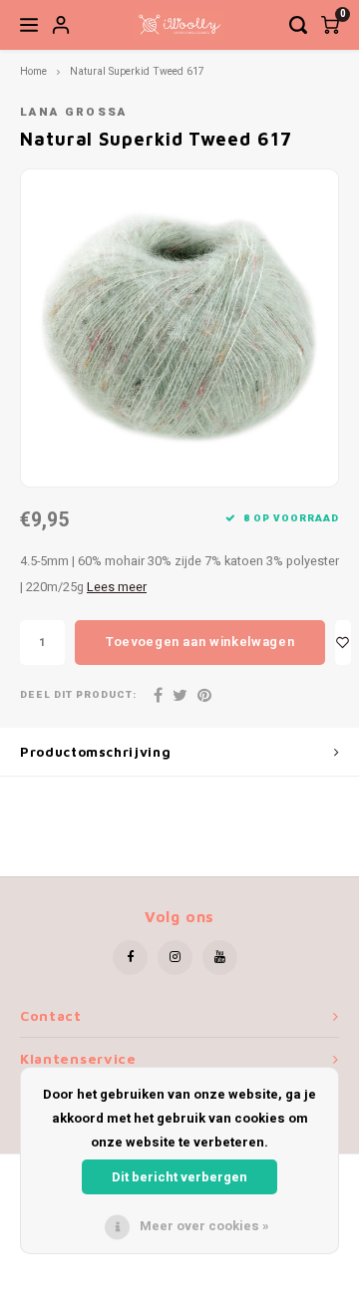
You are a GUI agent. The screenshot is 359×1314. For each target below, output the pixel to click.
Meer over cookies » (204, 1225)
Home (33, 71)
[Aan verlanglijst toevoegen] (343, 642)
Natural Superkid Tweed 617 (137, 71)
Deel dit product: (78, 695)
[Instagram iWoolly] (175, 957)
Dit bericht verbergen (179, 1176)
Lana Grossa (74, 112)
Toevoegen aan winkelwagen (200, 641)
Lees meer (117, 587)
